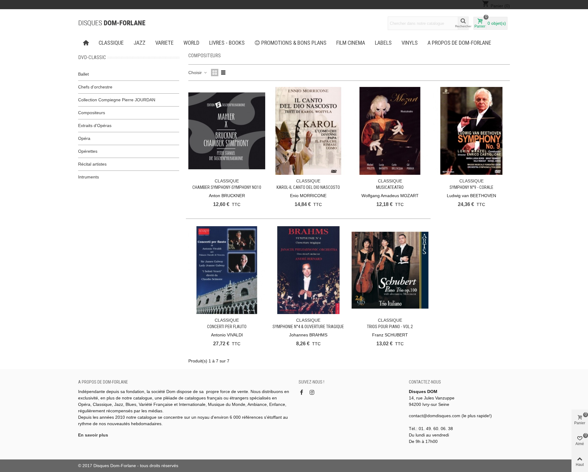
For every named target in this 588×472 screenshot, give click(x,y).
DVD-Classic (92, 57)
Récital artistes (92, 164)
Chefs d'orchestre (95, 86)
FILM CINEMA (350, 42)
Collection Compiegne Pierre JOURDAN (116, 99)
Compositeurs (91, 112)
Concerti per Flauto (227, 326)
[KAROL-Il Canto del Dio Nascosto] (308, 131)
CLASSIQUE (111, 42)
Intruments (88, 176)
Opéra (84, 138)
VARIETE (164, 42)
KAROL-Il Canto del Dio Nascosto (308, 187)
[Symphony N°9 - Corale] (471, 131)
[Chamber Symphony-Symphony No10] (226, 131)
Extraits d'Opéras (94, 125)
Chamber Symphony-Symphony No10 (226, 187)
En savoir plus (93, 435)
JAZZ (139, 42)
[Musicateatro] (390, 131)
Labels (383, 42)
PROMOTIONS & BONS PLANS (293, 42)
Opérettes (87, 151)
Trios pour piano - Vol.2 (390, 326)
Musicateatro (390, 187)
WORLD (191, 42)
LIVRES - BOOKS (227, 42)
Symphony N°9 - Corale (471, 187)
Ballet (83, 74)
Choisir (195, 72)
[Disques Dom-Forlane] (111, 23)
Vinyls (409, 42)
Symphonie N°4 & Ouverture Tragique (308, 326)
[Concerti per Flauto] (226, 270)
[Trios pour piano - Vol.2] (390, 270)
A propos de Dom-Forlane (459, 42)
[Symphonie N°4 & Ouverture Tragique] (308, 270)
